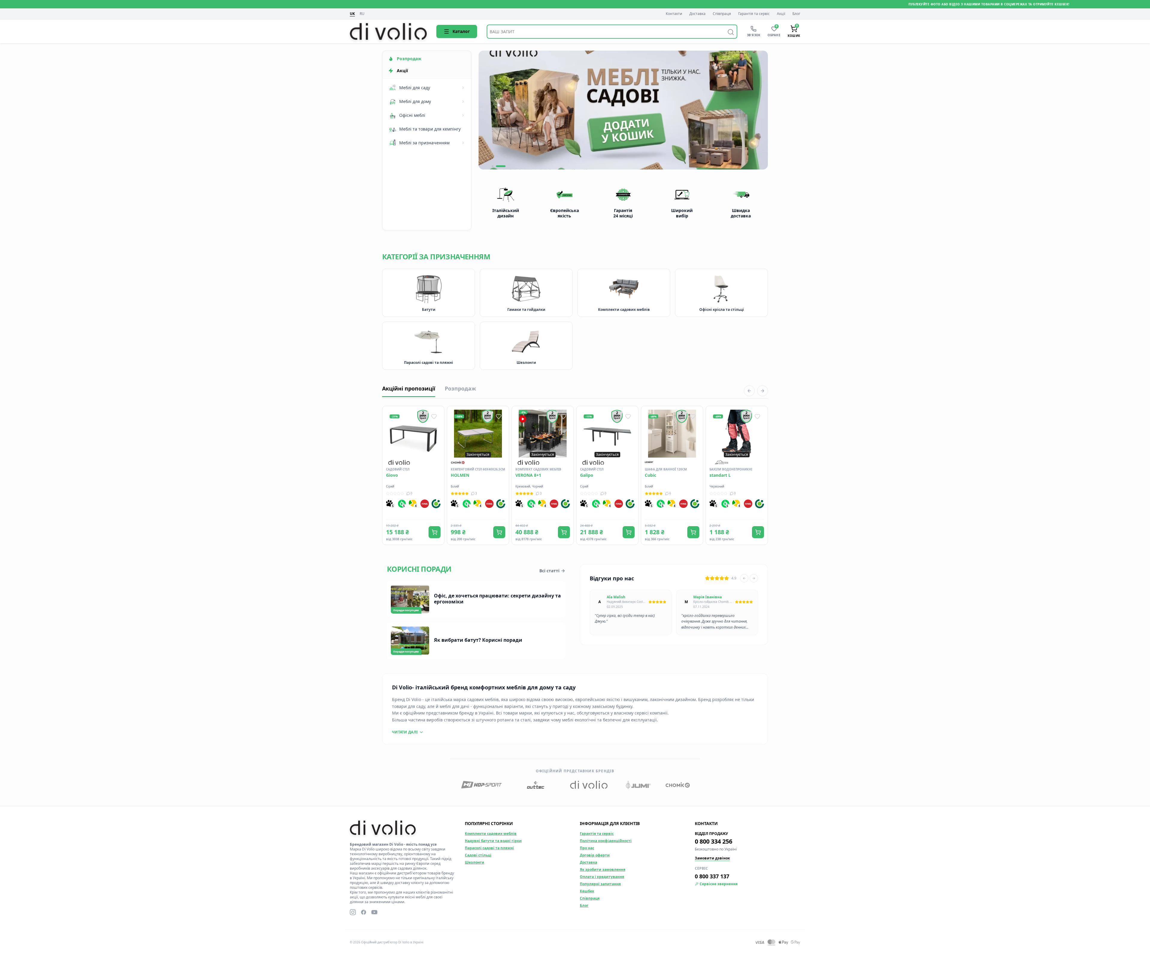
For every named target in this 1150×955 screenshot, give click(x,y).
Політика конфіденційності (606, 840)
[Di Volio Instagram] (353, 912)
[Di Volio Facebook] (364, 912)
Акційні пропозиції (408, 388)
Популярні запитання (600, 883)
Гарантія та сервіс (754, 13)
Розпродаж (460, 388)
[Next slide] (754, 578)
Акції (781, 13)
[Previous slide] (744, 578)
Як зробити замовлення (602, 869)
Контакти (674, 13)
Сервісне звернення (719, 884)
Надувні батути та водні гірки (493, 840)
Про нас (587, 847)
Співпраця (722, 13)
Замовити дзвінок (712, 858)
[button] (496, 166)
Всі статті (549, 570)
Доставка (697, 13)
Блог (796, 13)
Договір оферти (595, 855)
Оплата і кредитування (602, 876)
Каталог (461, 31)
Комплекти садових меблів (491, 833)
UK (352, 13)
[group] (623, 110)
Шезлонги (474, 862)
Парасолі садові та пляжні (489, 847)
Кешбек (587, 891)
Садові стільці (478, 855)
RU (362, 13)
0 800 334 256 (713, 841)
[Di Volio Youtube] (374, 912)
